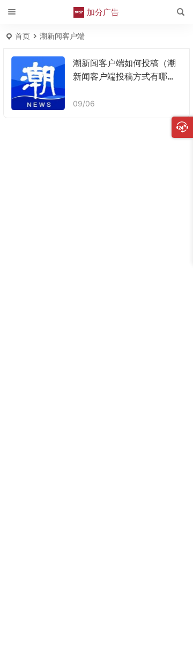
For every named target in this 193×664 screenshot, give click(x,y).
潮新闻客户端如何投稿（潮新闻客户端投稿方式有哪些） (124, 76)
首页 (22, 35)
